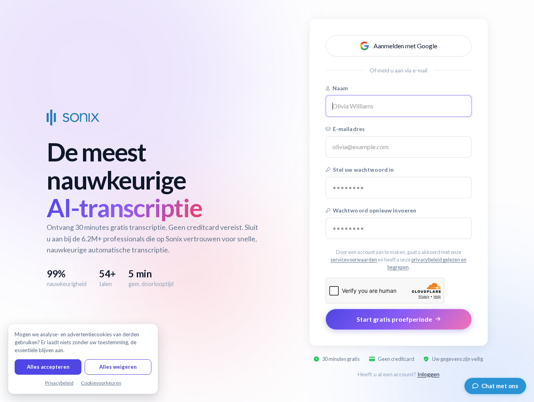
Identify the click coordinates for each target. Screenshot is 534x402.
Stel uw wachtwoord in (363, 169)
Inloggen (428, 374)
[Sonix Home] (73, 117)
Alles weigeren (118, 367)
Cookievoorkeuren (101, 383)
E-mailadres (349, 128)
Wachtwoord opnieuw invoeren (375, 210)
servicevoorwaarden (353, 259)
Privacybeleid (59, 383)
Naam (340, 88)
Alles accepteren (48, 367)
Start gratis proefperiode (394, 319)
